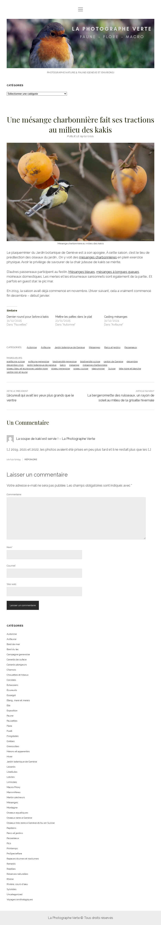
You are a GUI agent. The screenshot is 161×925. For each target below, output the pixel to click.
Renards (11, 863)
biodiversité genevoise (65, 361)
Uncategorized (14, 894)
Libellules (12, 771)
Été (8, 705)
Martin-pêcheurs (16, 797)
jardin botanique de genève (41, 365)
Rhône (10, 879)
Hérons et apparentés (18, 751)
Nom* (10, 547)
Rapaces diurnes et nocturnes (23, 858)
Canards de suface (17, 659)
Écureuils (12, 690)
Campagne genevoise (18, 654)
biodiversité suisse (90, 361)
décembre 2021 (15, 365)
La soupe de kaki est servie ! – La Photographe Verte (55, 439)
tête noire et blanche (130, 368)
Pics (9, 843)
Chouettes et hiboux (17, 674)
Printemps (12, 848)
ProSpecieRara (14, 853)
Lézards (11, 766)
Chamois (11, 669)
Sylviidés (11, 889)
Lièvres (11, 777)
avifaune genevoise (38, 361)
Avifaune (45, 347)
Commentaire (14, 494)
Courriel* (11, 565)
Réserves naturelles (17, 874)
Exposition (12, 710)
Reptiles (11, 868)
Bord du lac (13, 649)
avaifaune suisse (16, 361)
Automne (32, 347)
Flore (9, 726)
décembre (132, 361)
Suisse (111, 368)
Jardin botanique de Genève (70, 347)
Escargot (11, 695)
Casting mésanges (115, 316)
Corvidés (11, 680)
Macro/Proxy (13, 787)
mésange (74, 365)
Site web (11, 584)
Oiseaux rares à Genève (19, 817)
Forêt (9, 731)
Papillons (11, 828)
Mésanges (94, 347)
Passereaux (130, 347)
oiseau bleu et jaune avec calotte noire (27, 368)
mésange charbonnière (95, 365)
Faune (10, 715)
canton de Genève (113, 361)
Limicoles (12, 782)
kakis (63, 365)
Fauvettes (12, 720)
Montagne (12, 807)
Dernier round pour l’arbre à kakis (28, 316)
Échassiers (12, 685)
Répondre (31, 459)
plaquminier (98, 368)
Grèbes (11, 741)
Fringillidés (12, 736)
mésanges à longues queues (117, 272)
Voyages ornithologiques (20, 899)
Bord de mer (13, 644)
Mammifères (13, 792)
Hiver (9, 756)
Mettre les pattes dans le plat (73, 316)
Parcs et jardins (112, 347)
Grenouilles (13, 746)
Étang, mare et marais (18, 700)
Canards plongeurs (17, 664)
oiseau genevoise (60, 368)
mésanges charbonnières (98, 257)
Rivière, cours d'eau (17, 884)
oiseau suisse (80, 368)
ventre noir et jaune (17, 372)
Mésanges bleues (81, 272)
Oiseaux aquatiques (17, 812)
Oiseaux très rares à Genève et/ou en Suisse (31, 823)
